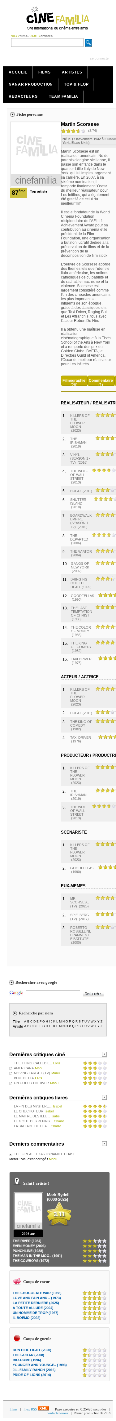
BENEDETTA (24, 1078)
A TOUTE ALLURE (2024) (33, 1308)
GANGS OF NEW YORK (80, 565)
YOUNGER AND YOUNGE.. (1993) (40, 1365)
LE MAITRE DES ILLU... (32, 1116)
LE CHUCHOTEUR (28, 1111)
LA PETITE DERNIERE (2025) (36, 1303)
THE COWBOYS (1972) (31, 1261)
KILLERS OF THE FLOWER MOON (80, 421)
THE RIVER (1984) (27, 1241)
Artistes (72, 72)
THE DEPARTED (79, 537)
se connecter (100, 58)
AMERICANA (24, 1068)
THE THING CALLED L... (33, 1063)
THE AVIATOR (81, 551)
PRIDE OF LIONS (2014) (32, 1375)
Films (44, 72)
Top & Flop (76, 84)
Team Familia (63, 96)
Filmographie (73, 380)
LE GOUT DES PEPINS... (33, 1121)
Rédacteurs (23, 96)
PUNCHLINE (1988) (28, 1251)
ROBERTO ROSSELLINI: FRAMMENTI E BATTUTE (80, 933)
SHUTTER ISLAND (78, 501)
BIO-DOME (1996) (27, 1360)
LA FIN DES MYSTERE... (33, 1106)
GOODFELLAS (82, 596)
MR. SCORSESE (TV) (79, 902)
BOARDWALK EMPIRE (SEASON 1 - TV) (81, 521)
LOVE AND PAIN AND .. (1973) (37, 1298)
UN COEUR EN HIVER (31, 1083)
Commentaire (101, 380)
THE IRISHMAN (78, 440)
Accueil (18, 72)
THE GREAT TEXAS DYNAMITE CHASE (44, 1154)
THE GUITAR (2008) (28, 1355)
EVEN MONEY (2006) (29, 1246)
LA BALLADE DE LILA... (31, 1126)
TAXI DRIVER (81, 659)
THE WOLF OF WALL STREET (79, 474)
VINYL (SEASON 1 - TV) (80, 458)
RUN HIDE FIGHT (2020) (32, 1350)
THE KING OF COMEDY (81, 645)
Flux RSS (31, 1409)
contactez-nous (57, 1413)
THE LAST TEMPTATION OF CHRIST (81, 611)
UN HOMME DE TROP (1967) (35, 1313)
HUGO (75, 491)
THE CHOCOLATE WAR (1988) (37, 1293)
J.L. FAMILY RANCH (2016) (34, 1370)
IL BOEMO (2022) (27, 1318)
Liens (13, 1409)
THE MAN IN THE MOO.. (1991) (37, 1256)
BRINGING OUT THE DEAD (79, 583)
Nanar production (31, 84)
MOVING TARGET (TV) (32, 1073)
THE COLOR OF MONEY (81, 629)
